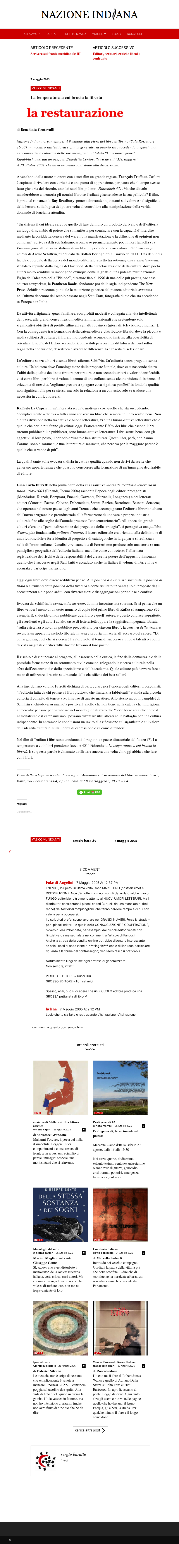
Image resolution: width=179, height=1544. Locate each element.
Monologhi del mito (46, 1249)
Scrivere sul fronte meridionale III (56, 53)
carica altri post (87, 1430)
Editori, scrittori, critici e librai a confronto (116, 55)
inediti (38, 1240)
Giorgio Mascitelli (44, 1365)
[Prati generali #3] (120, 1088)
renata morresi (102, 1125)
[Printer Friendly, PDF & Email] (89, 794)
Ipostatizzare (41, 1362)
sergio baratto (84, 840)
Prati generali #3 (104, 1122)
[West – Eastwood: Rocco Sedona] (120, 1328)
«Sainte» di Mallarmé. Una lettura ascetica (56, 1124)
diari (37, 1113)
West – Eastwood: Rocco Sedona (114, 1362)
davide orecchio (103, 1252)
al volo (98, 1113)
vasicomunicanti (46, 88)
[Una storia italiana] (120, 1215)
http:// (64, 1460)
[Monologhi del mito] (60, 1215)
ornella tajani (42, 1129)
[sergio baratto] (45, 1460)
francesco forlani (104, 1365)
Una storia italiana (105, 1249)
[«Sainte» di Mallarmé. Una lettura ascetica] (60, 1088)
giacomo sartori (43, 1252)
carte (97, 1353)
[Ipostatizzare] (60, 1328)
